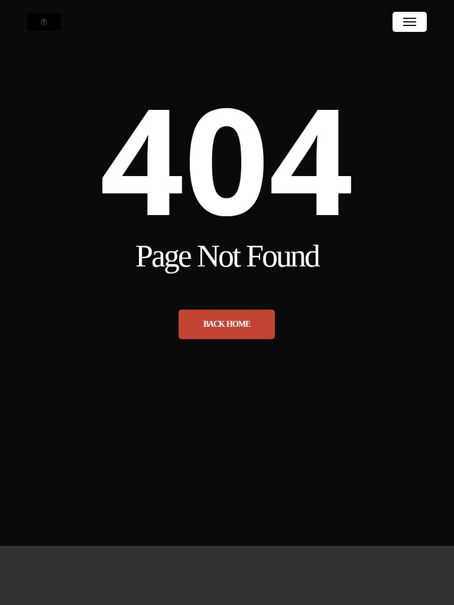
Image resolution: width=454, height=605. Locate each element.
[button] (410, 21)
